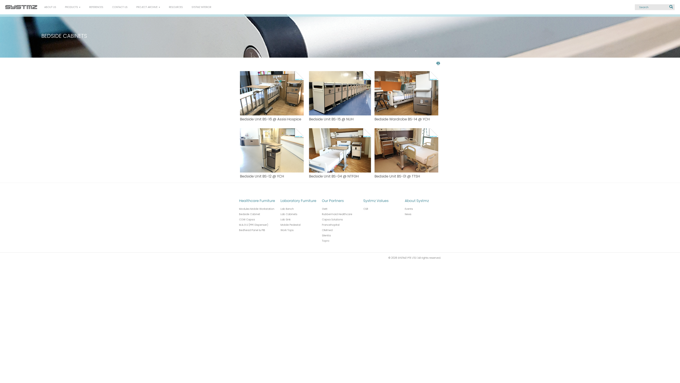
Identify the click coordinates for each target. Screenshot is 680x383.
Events (409, 209)
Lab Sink (285, 219)
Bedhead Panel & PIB (252, 230)
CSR (365, 209)
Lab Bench (287, 209)
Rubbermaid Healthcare (337, 214)
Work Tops (287, 230)
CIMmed (327, 230)
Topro (325, 241)
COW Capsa (247, 219)
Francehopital (330, 225)
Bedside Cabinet (249, 214)
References (96, 7)
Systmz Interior (201, 7)
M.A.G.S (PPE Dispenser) (253, 225)
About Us (50, 7)
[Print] (438, 63)
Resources (176, 7)
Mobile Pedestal (290, 225)
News (408, 214)
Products (72, 7)
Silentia (326, 235)
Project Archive (147, 7)
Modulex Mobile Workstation (256, 209)
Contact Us (120, 7)
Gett (324, 209)
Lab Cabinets (288, 214)
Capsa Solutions (332, 219)
